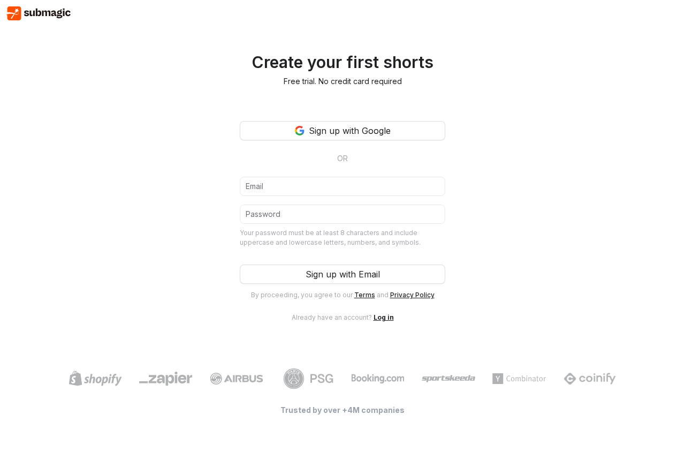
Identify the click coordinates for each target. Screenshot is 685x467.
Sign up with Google (350, 130)
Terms (364, 295)
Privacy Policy (412, 295)
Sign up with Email (343, 274)
